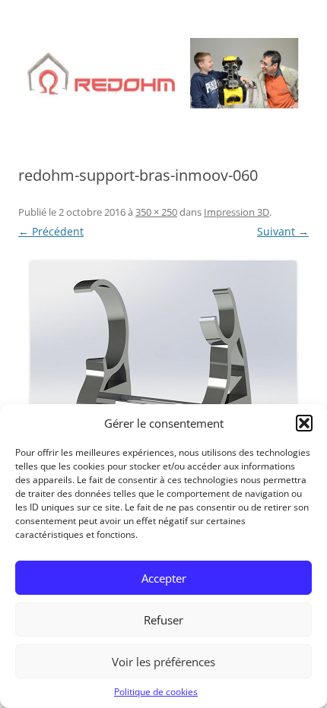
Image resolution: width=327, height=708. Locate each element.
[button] (304, 423)
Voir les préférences (163, 661)
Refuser (163, 619)
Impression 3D (236, 212)
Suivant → (283, 231)
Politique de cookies (156, 691)
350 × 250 (156, 212)
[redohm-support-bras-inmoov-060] (163, 355)
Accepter (163, 578)
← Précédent (51, 231)
